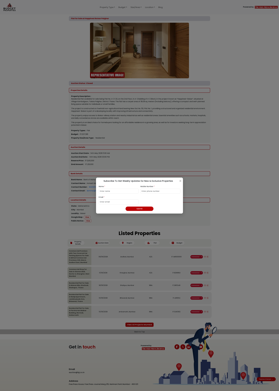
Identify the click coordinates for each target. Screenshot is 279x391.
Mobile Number (147, 186)
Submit (140, 208)
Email (102, 197)
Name (102, 186)
